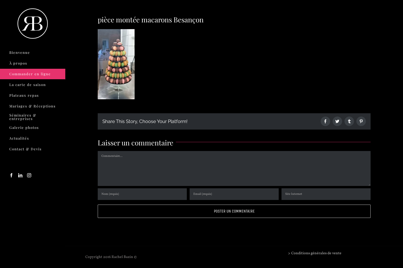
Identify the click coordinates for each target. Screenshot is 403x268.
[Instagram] (29, 175)
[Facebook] (11, 175)
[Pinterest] (361, 121)
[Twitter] (337, 121)
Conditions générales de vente (316, 253)
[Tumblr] (349, 121)
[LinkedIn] (20, 175)
